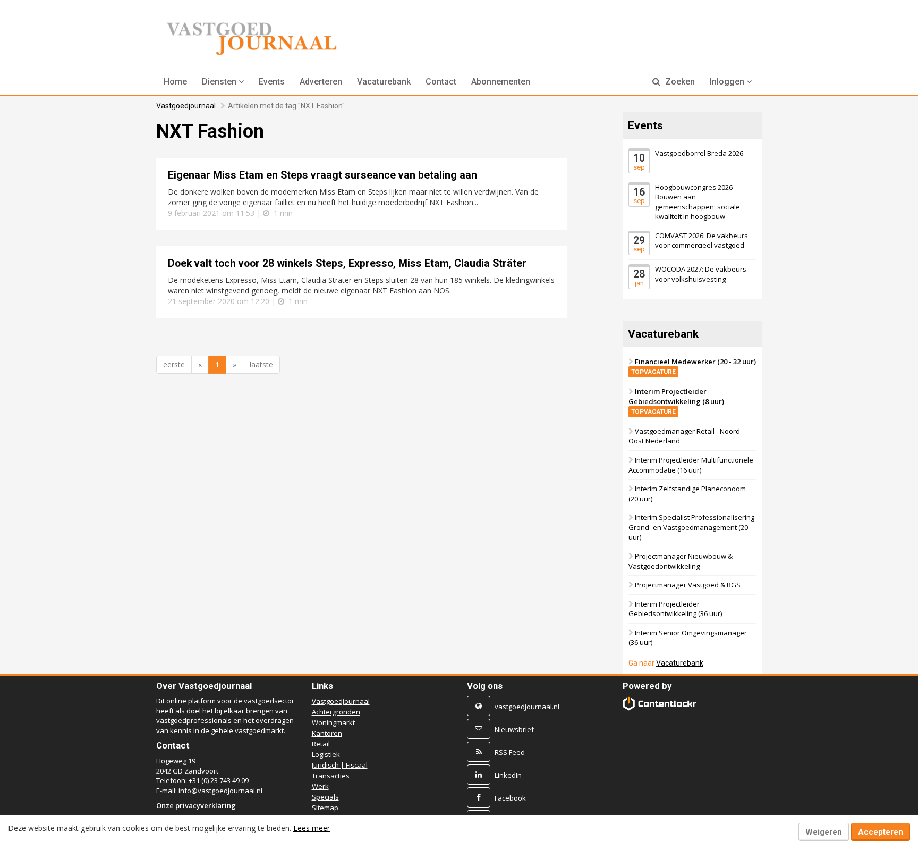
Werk (320, 786)
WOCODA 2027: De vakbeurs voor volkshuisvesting (700, 274)
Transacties (331, 775)
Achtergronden (336, 712)
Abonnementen (500, 82)
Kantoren (327, 733)
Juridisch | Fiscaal (340, 765)
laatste (261, 364)
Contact (441, 82)
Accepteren (880, 832)
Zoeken (679, 82)
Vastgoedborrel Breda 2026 (699, 153)
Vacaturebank (384, 82)
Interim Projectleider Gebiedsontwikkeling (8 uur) (676, 400)
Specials (325, 797)
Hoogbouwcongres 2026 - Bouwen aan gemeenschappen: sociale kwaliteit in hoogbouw (697, 201)
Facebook (510, 798)
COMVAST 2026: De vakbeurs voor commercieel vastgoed (701, 240)
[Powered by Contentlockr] (660, 703)
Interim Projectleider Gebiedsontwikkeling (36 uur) (675, 609)
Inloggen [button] (728, 82)
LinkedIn (508, 775)
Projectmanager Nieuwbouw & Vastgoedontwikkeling (680, 561)
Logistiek (326, 754)
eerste (174, 364)
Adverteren (321, 82)
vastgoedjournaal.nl (527, 706)
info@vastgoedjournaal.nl (220, 790)
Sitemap (325, 807)
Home (175, 82)
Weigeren (823, 832)
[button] (222, 82)
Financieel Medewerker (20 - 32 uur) (693, 366)
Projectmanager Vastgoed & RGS (688, 585)
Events (272, 82)
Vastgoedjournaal (186, 106)
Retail (321, 744)
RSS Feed (510, 752)
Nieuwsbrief (514, 729)
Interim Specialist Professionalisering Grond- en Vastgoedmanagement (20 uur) (691, 527)
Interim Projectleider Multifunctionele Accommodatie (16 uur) (690, 465)
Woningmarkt (333, 722)
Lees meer (311, 828)
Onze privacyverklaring (196, 805)
